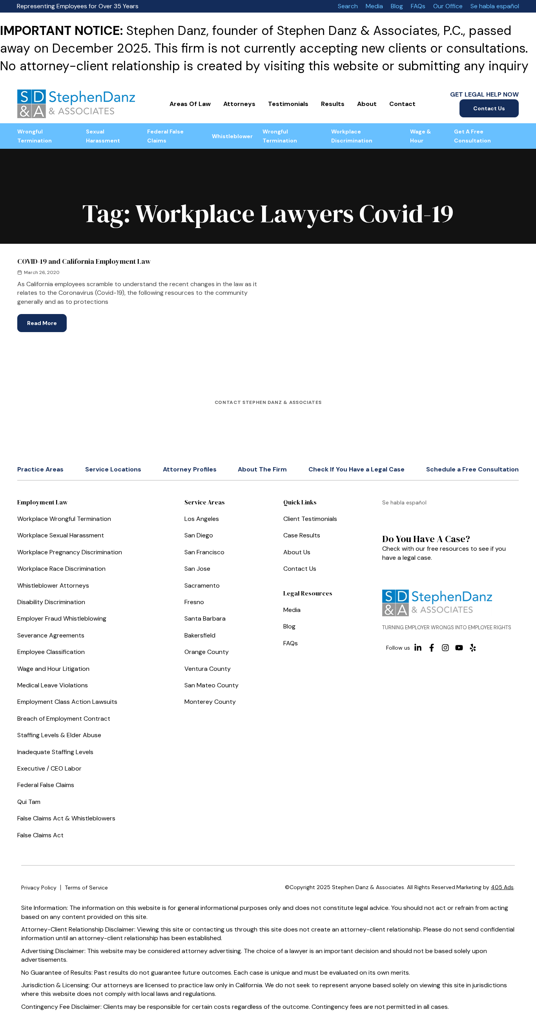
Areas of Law (190, 104)
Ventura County (207, 669)
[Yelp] (473, 648)
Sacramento (202, 585)
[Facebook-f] (432, 648)
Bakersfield (199, 635)
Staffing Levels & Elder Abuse (59, 735)
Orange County (206, 652)
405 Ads (502, 887)
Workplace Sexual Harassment (60, 535)
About (367, 104)
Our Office (448, 6)
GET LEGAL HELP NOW (484, 94)
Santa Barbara (205, 618)
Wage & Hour (420, 136)
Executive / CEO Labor (49, 768)
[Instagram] (445, 648)
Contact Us (489, 108)
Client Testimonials (310, 519)
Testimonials (288, 104)
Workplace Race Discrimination (61, 568)
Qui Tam (28, 802)
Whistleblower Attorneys (53, 585)
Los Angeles (201, 519)
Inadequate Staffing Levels (55, 752)
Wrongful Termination (34, 136)
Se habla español (494, 6)
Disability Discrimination (51, 602)
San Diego (198, 535)
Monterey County (210, 702)
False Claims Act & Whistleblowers (66, 818)
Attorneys (239, 104)
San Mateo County (211, 685)
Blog (397, 6)
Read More (47, 320)
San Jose (197, 568)
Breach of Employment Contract (63, 718)
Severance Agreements (50, 635)
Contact (402, 104)
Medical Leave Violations (52, 685)
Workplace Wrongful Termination (64, 519)
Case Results (301, 535)
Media (374, 6)
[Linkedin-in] (418, 648)
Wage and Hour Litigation (53, 669)
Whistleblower (232, 136)
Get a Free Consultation (472, 136)
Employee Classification (51, 652)
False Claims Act (40, 835)
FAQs (418, 6)
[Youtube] (459, 648)
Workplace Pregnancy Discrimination (69, 552)
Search (348, 6)
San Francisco (204, 552)
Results (333, 104)
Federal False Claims (165, 136)
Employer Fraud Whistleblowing (61, 618)
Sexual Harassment (103, 136)
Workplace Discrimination (351, 136)
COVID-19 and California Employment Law (84, 261)
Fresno (194, 602)
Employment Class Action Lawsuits (67, 702)
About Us (296, 552)
